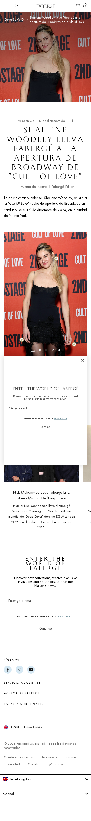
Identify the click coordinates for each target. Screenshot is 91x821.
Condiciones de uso (19, 757)
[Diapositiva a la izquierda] (12, 476)
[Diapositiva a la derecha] (79, 476)
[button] (85, 5)
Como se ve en (14, 19)
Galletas (34, 764)
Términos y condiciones (59, 757)
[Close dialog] (82, 360)
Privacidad (12, 764)
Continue (45, 628)
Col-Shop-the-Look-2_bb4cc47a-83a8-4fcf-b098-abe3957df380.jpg (45, 294)
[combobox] (45, 779)
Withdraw (56, 764)
